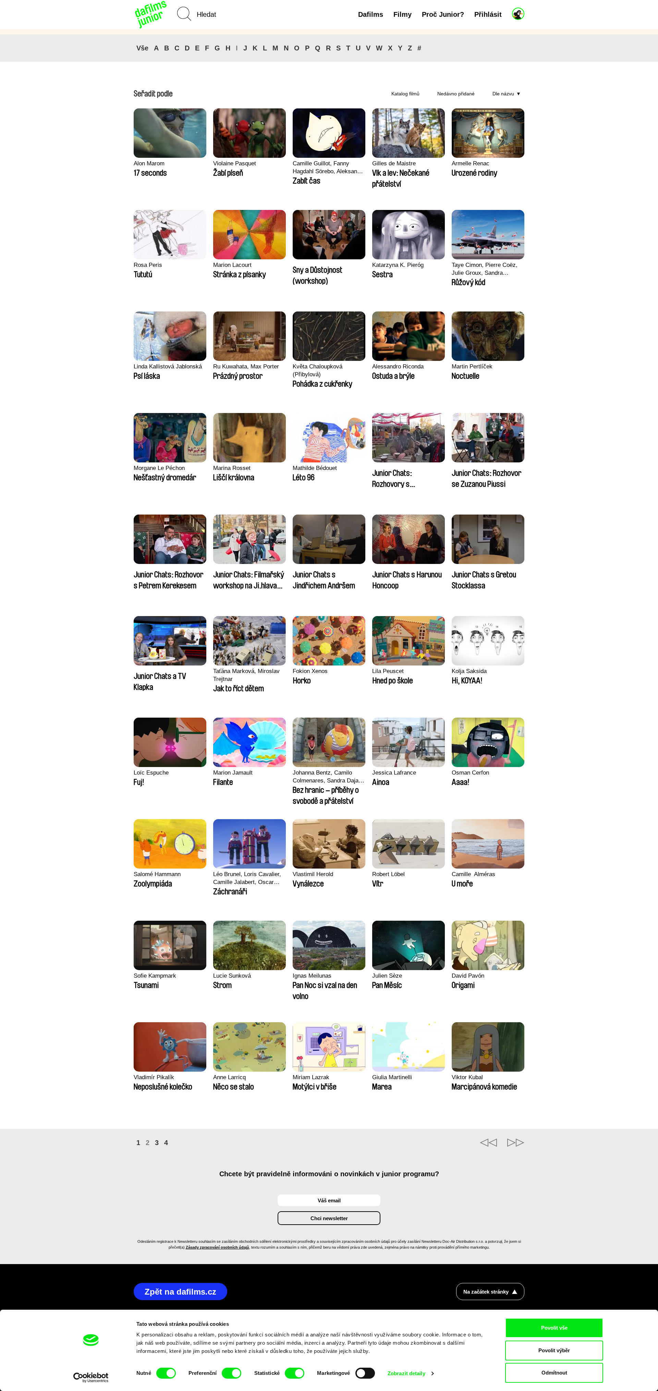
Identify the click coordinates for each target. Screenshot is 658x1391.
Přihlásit (488, 14)
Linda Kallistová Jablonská (168, 366)
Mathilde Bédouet (315, 468)
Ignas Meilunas (312, 975)
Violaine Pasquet (234, 163)
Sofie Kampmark (155, 975)
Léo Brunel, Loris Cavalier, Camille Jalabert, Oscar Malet (247, 878)
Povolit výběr (554, 1350)
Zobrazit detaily (406, 1373)
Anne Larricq (229, 1077)
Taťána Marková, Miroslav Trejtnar (246, 675)
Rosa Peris (148, 265)
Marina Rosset (232, 468)
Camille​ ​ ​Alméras (473, 874)
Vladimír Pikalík (154, 1077)
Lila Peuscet (388, 671)
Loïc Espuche (151, 772)
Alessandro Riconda (398, 366)
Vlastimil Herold (313, 874)
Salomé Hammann (157, 874)
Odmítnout (554, 1373)
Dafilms (370, 14)
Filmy (402, 14)
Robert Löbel (388, 874)
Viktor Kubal (467, 1077)
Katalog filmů (405, 93)
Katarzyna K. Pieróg (398, 265)
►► (515, 1142)
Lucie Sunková (232, 975)
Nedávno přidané (456, 93)
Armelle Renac (470, 163)
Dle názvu (503, 93)
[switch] (231, 1373)
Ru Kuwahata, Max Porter (246, 366)
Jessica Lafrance (394, 772)
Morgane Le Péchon (159, 468)
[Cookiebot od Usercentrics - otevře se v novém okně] (91, 1377)
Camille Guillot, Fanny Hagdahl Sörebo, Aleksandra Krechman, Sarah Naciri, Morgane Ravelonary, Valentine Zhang (329, 167)
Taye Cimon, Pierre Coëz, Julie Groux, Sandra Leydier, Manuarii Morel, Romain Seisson (484, 269)
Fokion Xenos (310, 671)
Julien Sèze (387, 975)
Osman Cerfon (470, 772)
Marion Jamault (233, 772)
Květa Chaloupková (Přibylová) (317, 370)
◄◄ (488, 1142)
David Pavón (468, 975)
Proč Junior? (443, 14)
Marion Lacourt (232, 265)
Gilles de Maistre (394, 163)
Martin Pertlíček (472, 366)
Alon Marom (149, 163)
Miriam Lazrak (311, 1077)
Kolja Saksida (469, 671)
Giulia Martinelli (392, 1077)
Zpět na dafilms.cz (180, 1291)
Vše (142, 48)
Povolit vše (554, 1328)
